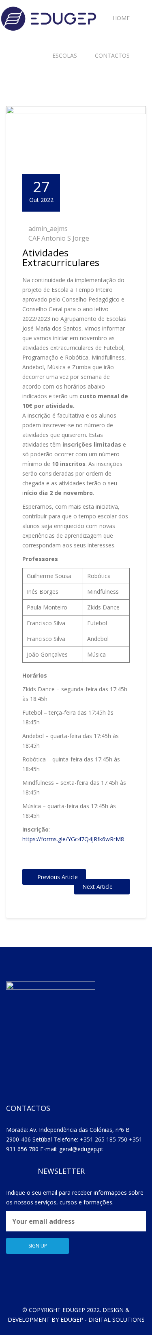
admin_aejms (48, 228)
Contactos (112, 55)
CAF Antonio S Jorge (58, 238)
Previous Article (57, 877)
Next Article (97, 886)
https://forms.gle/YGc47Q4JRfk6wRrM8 (73, 839)
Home (121, 18)
